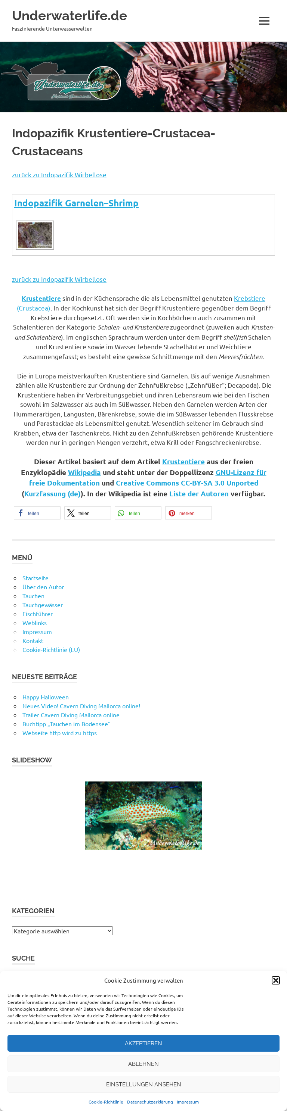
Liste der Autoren (199, 493)
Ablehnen (143, 1064)
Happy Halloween (45, 696)
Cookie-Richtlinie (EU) (51, 649)
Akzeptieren (143, 1043)
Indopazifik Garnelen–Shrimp (76, 203)
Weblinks (34, 622)
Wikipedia (84, 472)
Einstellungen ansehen (143, 1084)
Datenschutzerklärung (150, 1102)
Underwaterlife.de (69, 15)
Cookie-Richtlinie (106, 1102)
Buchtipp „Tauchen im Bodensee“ (66, 723)
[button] (276, 980)
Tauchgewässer (42, 604)
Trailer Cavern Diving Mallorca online (71, 714)
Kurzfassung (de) (52, 493)
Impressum (188, 1102)
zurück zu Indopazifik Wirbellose (59, 174)
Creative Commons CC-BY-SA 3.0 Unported (187, 482)
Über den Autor (43, 586)
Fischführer (37, 613)
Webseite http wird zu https (59, 732)
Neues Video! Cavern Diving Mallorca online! (81, 705)
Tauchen (33, 595)
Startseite (35, 577)
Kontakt (32, 640)
